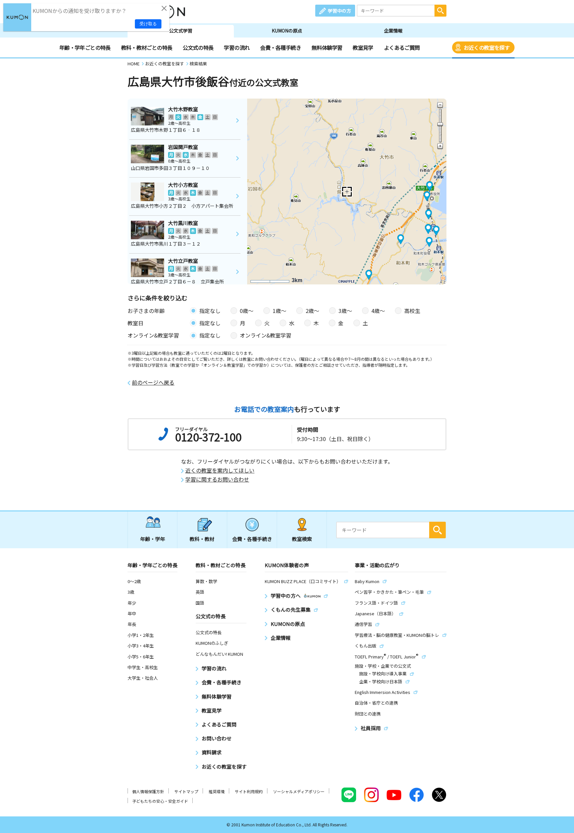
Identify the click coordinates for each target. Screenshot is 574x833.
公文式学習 (180, 30)
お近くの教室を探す (487, 47)
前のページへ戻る (153, 382)
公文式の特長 (198, 47)
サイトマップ (186, 791)
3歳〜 (345, 311)
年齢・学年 (152, 538)
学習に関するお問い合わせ (217, 479)
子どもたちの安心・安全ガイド (160, 801)
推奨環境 (217, 791)
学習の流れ (236, 47)
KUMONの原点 (287, 30)
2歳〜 (312, 311)
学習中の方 (339, 10)
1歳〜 (279, 311)
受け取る (148, 23)
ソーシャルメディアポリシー (299, 791)
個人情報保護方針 (148, 791)
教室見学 (363, 47)
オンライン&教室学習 (265, 335)
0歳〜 (246, 311)
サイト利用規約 (249, 791)
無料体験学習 (327, 47)
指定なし (210, 311)
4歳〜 (378, 311)
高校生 (412, 311)
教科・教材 (202, 538)
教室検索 (302, 538)
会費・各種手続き (280, 47)
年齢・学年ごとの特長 (85, 47)
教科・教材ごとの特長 (146, 47)
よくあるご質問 (402, 47)
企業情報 (393, 30)
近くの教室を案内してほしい (219, 470)
